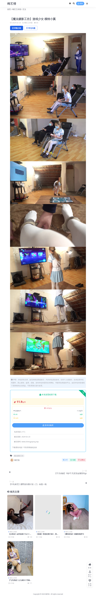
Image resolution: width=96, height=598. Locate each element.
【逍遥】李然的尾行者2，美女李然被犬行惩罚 (47, 535)
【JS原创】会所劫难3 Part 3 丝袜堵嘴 (19, 535)
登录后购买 (49, 425)
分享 (66, 460)
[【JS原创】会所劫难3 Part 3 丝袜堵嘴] (20, 512)
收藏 (74, 460)
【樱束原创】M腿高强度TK (74, 534)
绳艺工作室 (16, 9)
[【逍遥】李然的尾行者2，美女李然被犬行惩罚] (48, 512)
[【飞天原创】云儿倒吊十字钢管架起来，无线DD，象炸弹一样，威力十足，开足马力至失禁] (20, 558)
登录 (81, 3)
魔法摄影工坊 (18, 456)
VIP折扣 (49, 408)
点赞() (82, 460)
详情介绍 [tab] (17, 28)
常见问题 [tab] (31, 28)
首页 (9, 9)
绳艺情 (17, 460)
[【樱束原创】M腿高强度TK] (76, 512)
